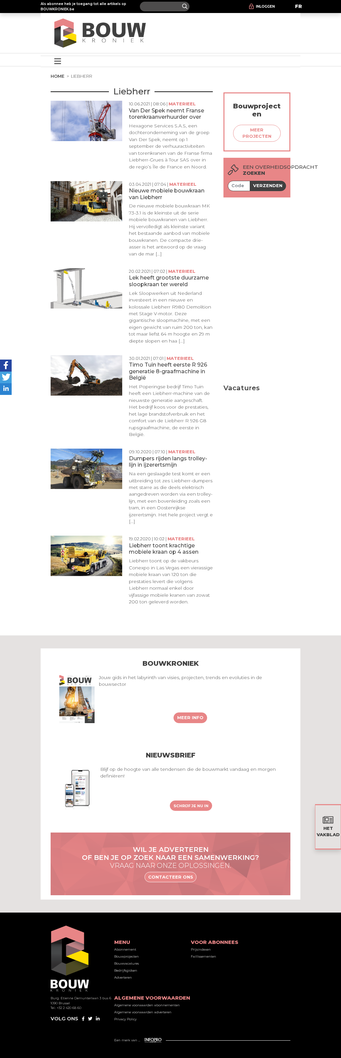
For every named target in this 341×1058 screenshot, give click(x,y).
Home (57, 76)
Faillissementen (203, 956)
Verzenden (267, 185)
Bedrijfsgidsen (125, 970)
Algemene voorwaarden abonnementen (147, 1005)
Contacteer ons (170, 877)
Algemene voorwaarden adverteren (142, 1012)
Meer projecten (256, 133)
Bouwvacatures (126, 963)
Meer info (190, 717)
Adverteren (123, 977)
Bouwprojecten (126, 956)
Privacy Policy (125, 1019)
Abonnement (125, 949)
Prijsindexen (201, 949)
